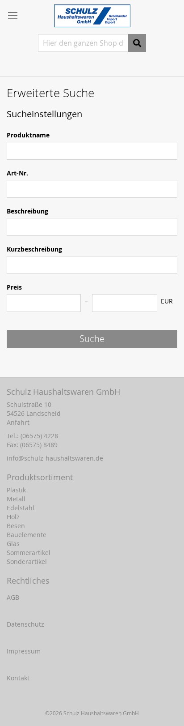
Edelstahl (20, 508)
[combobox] (83, 43)
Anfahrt (18, 422)
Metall (16, 499)
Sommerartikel (28, 552)
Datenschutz (25, 624)
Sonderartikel (27, 561)
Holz (13, 516)
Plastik (16, 490)
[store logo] (92, 15)
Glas (13, 543)
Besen (16, 525)
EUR (167, 301)
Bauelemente (26, 534)
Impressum (24, 651)
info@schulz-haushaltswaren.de (55, 458)
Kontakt (18, 678)
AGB (13, 597)
